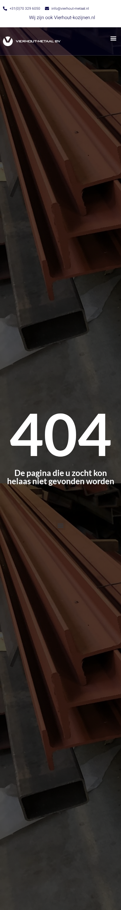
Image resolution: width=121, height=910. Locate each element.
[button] (113, 38)
